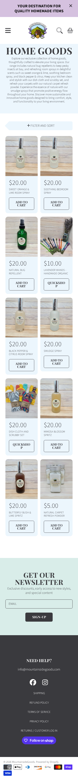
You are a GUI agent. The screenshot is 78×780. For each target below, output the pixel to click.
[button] (8, 30)
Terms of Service (39, 712)
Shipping (39, 693)
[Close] (71, 6)
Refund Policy (39, 703)
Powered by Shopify (47, 762)
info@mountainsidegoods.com (39, 669)
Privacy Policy (39, 721)
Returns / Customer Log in (39, 731)
